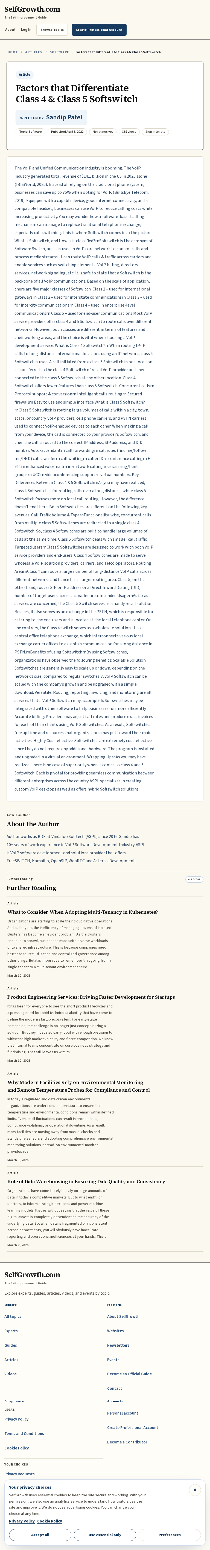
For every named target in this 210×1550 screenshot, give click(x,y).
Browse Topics (52, 29)
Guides (10, 1345)
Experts (11, 1331)
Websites (115, 1331)
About (10, 29)
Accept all (40, 1535)
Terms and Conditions (24, 1434)
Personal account (122, 1413)
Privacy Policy (16, 1419)
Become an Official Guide (129, 1374)
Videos (10, 1374)
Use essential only (105, 1535)
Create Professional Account (132, 1428)
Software (59, 52)
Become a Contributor (127, 1442)
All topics (12, 1316)
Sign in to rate (155, 131)
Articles (33, 52)
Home (13, 52)
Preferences (170, 1535)
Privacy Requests (19, 1474)
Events (113, 1360)
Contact (114, 1388)
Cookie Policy (16, 1448)
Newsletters (118, 1345)
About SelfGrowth (123, 1316)
